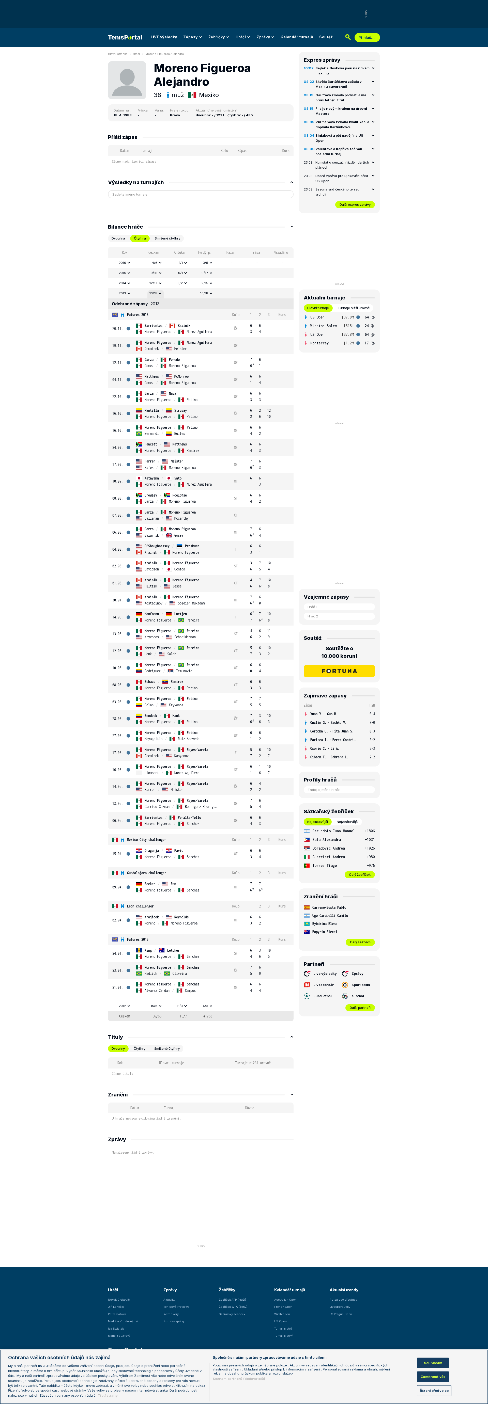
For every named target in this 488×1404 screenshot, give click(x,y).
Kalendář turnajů (297, 37)
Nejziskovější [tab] (317, 822)
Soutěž (326, 37)
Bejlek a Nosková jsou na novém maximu (342, 70)
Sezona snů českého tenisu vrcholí (337, 191)
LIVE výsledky (164, 37)
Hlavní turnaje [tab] (318, 308)
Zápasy (190, 37)
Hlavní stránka (117, 54)
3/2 (180, 283)
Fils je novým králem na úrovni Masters (341, 111)
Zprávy (263, 37)
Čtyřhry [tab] (139, 1048)
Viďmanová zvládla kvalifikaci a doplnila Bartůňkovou (342, 124)
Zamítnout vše (433, 1377)
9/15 (205, 283)
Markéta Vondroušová (123, 1321)
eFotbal (358, 996)
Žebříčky (216, 37)
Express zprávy (174, 1321)
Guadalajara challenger (146, 873)
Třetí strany (108, 1395)
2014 (122, 283)
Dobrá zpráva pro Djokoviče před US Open (341, 178)
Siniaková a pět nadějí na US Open (339, 137)
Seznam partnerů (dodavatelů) (239, 1379)
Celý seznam (360, 942)
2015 (122, 273)
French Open (283, 1307)
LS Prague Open (341, 1314)
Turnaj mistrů (283, 1328)
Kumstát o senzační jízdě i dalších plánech (342, 164)
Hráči (241, 37)
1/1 (181, 263)
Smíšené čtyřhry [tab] (167, 238)
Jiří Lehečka (116, 1307)
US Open (280, 1321)
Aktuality (169, 1299)
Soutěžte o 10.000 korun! (339, 652)
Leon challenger (140, 906)
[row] (201, 263)
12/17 (153, 283)
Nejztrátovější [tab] (347, 822)
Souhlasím (433, 1363)
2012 (122, 1006)
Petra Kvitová (117, 1314)
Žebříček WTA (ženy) (233, 1307)
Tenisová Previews (176, 1307)
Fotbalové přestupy (343, 1299)
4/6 (154, 263)
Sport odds (361, 985)
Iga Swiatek (116, 1328)
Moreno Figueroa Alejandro (164, 54)
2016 (122, 263)
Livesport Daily (340, 1307)
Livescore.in (323, 985)
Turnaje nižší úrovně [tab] (354, 308)
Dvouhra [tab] (118, 238)
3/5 (205, 263)
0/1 (180, 273)
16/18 (153, 293)
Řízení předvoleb (434, 1391)
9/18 (154, 273)
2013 (122, 293)
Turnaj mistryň (284, 1335)
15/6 (154, 1006)
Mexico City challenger (146, 839)
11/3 (180, 1006)
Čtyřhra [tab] (140, 238)
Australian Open (285, 1299)
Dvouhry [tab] (118, 1048)
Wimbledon (282, 1314)
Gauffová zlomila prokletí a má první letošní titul (340, 97)
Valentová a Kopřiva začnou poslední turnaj (338, 151)
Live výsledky (325, 973)
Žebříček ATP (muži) (232, 1299)
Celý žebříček (360, 874)
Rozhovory (171, 1314)
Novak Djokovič (119, 1299)
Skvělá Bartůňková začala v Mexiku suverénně (338, 84)
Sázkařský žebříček (232, 1314)
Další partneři (360, 1008)
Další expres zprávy (355, 204)
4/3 (205, 1006)
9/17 (205, 273)
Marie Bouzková (119, 1335)
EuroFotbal (322, 996)
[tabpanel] (201, 634)
